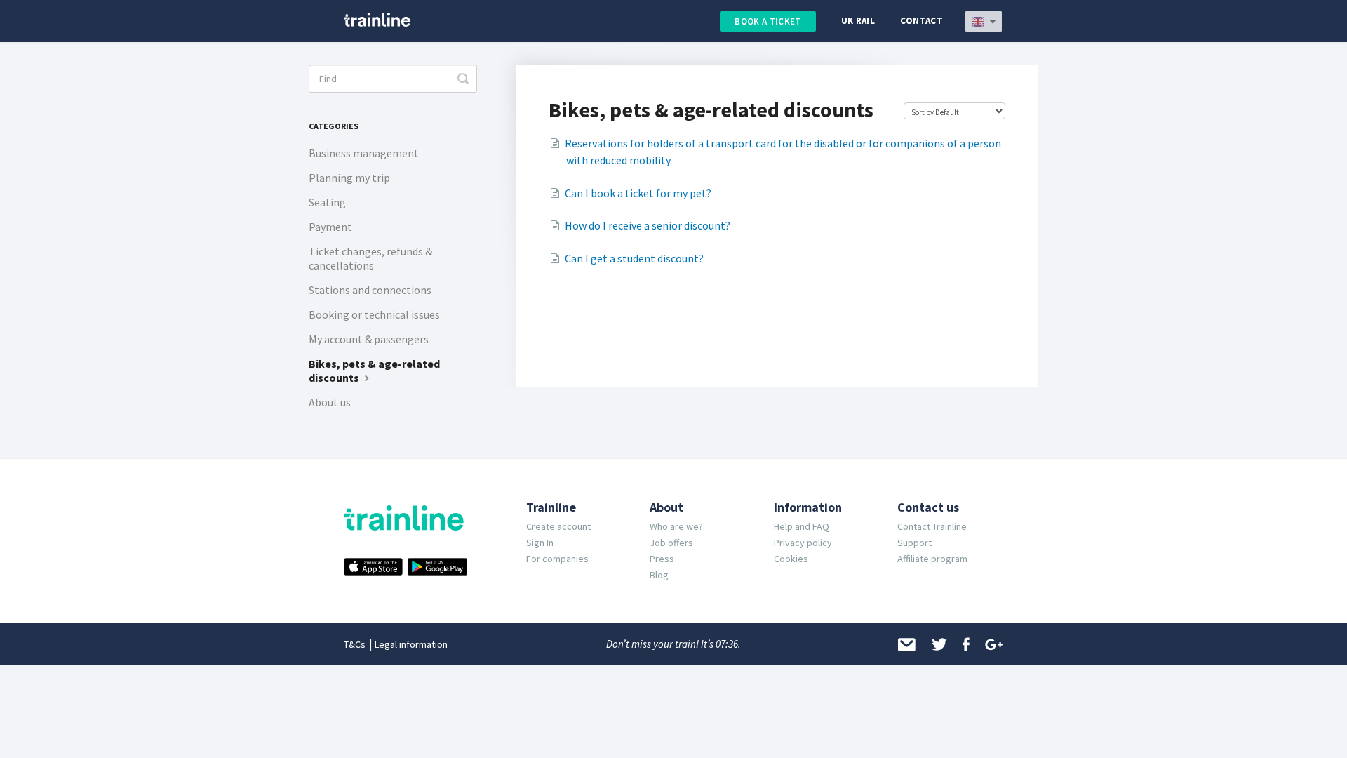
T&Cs (355, 644)
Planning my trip (349, 178)
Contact (921, 21)
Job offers (671, 542)
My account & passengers (369, 339)
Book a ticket (767, 21)
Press (662, 558)
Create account (558, 526)
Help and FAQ (801, 526)
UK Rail (858, 21)
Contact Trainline (932, 526)
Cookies (791, 558)
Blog (659, 574)
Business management (364, 153)
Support (914, 542)
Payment (330, 227)
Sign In (540, 542)
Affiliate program (932, 558)
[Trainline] (377, 19)
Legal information (411, 644)
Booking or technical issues (374, 314)
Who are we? (676, 526)
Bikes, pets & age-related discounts (374, 371)
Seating (327, 202)
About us (330, 402)
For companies (557, 558)
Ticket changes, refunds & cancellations (370, 258)
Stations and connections (370, 290)
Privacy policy (803, 542)
